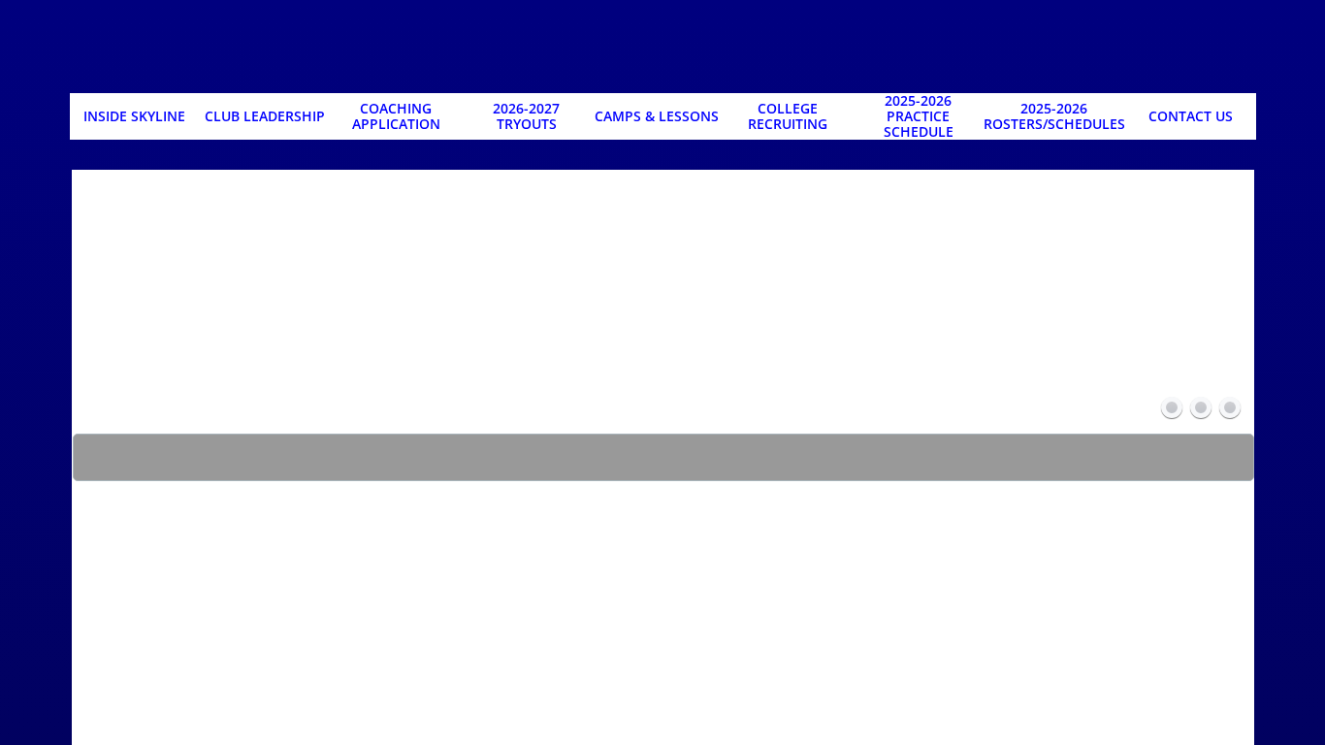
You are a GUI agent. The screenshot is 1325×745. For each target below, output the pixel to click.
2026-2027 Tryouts (526, 116)
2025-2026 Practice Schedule (918, 116)
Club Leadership (265, 116)
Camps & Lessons (657, 116)
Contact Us (1190, 116)
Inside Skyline (134, 116)
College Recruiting (787, 116)
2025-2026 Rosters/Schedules (1054, 116)
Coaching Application (396, 116)
